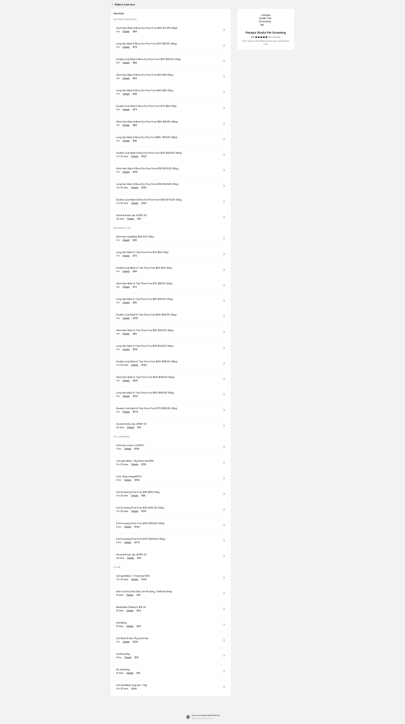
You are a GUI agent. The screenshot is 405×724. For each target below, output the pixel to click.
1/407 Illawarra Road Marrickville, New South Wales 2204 (265, 42)
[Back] (111, 4)
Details (126, 31)
